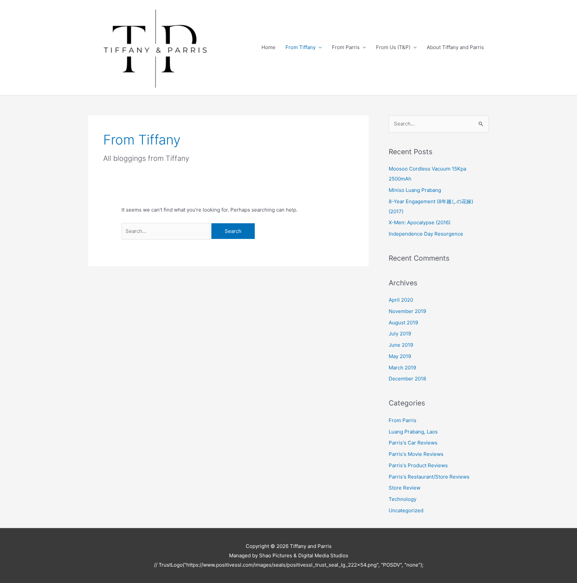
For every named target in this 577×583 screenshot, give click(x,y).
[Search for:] (166, 231)
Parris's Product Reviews (418, 465)
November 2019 (407, 311)
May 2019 (400, 356)
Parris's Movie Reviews (416, 454)
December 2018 (407, 378)
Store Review (404, 488)
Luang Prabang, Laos (413, 431)
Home (268, 47)
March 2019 (402, 367)
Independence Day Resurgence (426, 234)
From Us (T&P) (393, 47)
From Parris (346, 47)
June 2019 (401, 345)
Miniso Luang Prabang (415, 190)
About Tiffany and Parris (455, 47)
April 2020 (401, 300)
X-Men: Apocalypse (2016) (419, 222)
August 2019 (403, 322)
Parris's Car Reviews (413, 443)
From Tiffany (300, 47)
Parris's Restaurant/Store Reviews (429, 477)
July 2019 (400, 333)
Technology (402, 499)
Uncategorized (406, 510)
